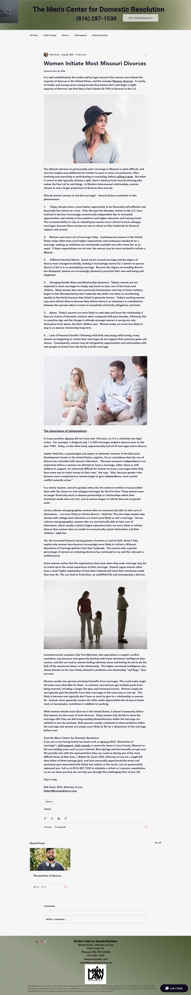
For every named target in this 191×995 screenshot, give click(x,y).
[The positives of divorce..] (50, 859)
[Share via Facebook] (45, 818)
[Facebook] (45, 941)
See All (158, 842)
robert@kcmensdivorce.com (96, 962)
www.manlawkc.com (96, 959)
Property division (100, 35)
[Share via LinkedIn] (58, 818)
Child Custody (49, 35)
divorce (65, 35)
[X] (36, 941)
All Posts (34, 35)
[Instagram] (41, 941)
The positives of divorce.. (47, 875)
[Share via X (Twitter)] (52, 818)
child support (80, 35)
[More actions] (145, 54)
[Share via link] (65, 818)
